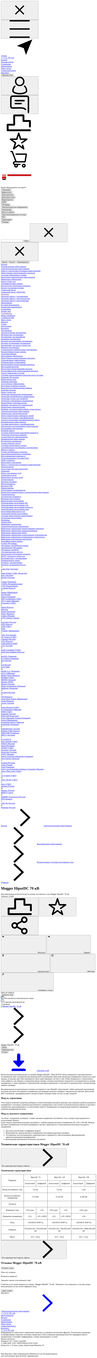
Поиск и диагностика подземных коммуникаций (20, 271)
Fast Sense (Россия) (8, 622)
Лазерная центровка (9, 382)
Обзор (4, 1047)
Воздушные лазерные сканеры (13, 386)
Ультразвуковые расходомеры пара (15, 509)
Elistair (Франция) (8, 612)
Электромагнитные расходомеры (14, 514)
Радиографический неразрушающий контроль (19, 371)
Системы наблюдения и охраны (14, 275)
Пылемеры (5, 520)
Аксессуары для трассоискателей (14, 469)
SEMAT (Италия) (8, 744)
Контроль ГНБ (7, 486)
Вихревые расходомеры (10, 499)
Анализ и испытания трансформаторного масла (20, 420)
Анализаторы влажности (11, 497)
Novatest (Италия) (8, 693)
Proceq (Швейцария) (9, 720)
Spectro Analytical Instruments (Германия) (17, 756)
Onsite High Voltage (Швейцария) (14, 699)
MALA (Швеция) (8, 673)
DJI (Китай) (5, 595)
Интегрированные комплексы (13, 456)
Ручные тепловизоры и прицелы (14, 452)
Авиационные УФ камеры (11, 548)
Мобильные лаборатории (11, 279)
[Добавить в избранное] (57, 906)
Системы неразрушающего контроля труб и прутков (22, 375)
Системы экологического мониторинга (17, 516)
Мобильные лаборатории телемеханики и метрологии (23, 537)
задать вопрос (7, 1291)
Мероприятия (6, 66)
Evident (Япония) (8, 616)
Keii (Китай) (6, 665)
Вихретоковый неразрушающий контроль (18, 365)
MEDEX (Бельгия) (8, 680)
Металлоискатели (8, 484)
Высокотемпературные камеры (13, 352)
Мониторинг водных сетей (12, 477)
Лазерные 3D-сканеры (10, 377)
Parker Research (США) (10, 707)
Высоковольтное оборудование (13, 422)
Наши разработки (8, 316)
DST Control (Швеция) (10, 601)
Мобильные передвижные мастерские (16, 539)
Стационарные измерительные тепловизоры (19, 350)
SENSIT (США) (7, 748)
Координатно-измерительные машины (16, 388)
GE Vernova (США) (9, 637)
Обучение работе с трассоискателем (15, 299)
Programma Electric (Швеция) (12, 722)
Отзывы (4, 1052)
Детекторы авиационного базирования (16, 394)
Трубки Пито (6, 522)
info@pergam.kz (7, 1315)
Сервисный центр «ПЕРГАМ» (13, 292)
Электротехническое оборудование (14, 207)
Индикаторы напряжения (11, 441)
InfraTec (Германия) (9, 656)
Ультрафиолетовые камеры (12, 284)
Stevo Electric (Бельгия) (10, 759)
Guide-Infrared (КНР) (9, 644)
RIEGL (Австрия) (8, 735)
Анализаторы (6, 210)
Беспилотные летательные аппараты (15, 286)
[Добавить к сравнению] (19, 906)
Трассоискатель (7, 195)
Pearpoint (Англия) (8, 714)
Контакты (5, 73)
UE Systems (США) (8, 776)
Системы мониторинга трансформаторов (17, 424)
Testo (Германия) (7, 767)
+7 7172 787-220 (7, 58)
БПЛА (4, 202)
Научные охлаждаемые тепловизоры (16, 343)
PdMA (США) (6, 712)
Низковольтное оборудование (13, 439)
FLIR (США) (6, 627)
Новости (4, 322)
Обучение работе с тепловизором (14, 296)
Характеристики (7, 1050)
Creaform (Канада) (8, 588)
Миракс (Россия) (7, 791)
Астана (4, 56)
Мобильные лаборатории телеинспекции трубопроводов (24, 535)
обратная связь (7, 75)
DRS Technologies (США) (11, 599)
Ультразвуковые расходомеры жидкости (17, 507)
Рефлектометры (7, 488)
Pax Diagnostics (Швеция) (11, 710)
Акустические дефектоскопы (12, 384)
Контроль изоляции (9, 482)
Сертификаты (6, 313)
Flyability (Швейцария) (10, 631)
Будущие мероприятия (10, 305)
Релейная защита (8, 431)
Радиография (7, 220)
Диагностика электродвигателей (14, 414)
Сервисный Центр (8, 71)
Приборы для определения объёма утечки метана (21, 409)
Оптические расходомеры (11, 518)
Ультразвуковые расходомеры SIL (14, 503)
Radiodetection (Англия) (10, 729)
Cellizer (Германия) (8, 582)
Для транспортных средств (12, 552)
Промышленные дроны (10, 561)
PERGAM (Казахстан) (10, 716)
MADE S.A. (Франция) (10, 671)
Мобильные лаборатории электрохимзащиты (19, 531)
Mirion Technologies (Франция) (13, 686)
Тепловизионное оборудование (13, 267)
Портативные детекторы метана (14, 403)
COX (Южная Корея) (9, 586)
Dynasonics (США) (8, 603)
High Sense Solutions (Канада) (12, 652)
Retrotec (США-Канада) (10, 731)
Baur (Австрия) (7, 575)
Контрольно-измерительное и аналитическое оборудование (25, 492)
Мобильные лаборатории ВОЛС (14, 533)
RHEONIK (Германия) (10, 733)
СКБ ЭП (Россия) (8, 803)
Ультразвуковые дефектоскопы (13, 360)
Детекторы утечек (8, 197)
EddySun (4, 609)
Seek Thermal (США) (9, 742)
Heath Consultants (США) (11, 650)
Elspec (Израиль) (7, 614)
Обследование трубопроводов (13, 490)
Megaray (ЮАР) (7, 682)
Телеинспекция (7, 480)
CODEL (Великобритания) (11, 584)
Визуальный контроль (10, 367)
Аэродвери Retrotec (9, 354)
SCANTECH (6, 739)
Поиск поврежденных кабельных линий (17, 416)
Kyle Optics (5, 667)
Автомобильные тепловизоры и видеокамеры (19, 448)
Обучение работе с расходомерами (15, 301)
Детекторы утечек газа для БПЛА (14, 399)
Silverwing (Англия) (9, 752)
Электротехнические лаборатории (15, 526)
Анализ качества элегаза (11, 443)
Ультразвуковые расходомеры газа (14, 505)
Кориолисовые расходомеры (12, 501)
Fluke (3, 629)
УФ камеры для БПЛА (10, 550)
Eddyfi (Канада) (7, 607)
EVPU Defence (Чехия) (10, 618)
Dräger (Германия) (8, 597)
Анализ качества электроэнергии (14, 437)
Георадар (5, 222)
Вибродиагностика (8, 379)
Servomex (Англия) (8, 750)
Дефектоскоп (6, 192)
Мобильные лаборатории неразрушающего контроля (22, 529)
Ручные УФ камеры (9, 543)
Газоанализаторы (8, 494)
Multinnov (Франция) (9, 688)
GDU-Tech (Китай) (8, 635)
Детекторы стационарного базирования (17, 401)
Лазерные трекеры (8, 390)
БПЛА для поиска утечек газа (13, 556)
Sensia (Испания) (8, 746)
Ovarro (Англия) (7, 703)
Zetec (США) (6, 784)
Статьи (4, 324)
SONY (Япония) (7, 754)
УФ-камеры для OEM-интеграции (14, 546)
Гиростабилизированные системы (14, 215)
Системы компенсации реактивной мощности (19, 433)
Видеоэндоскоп (7, 200)
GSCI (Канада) (7, 641)
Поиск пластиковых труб (11, 473)
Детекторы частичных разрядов (13, 435)
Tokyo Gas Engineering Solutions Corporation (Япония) (22, 769)
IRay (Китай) (6, 661)
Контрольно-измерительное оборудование (18, 277)
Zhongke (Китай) (7, 786)
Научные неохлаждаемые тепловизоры (16, 341)
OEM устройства (8, 460)
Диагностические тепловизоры (13, 333)
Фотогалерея (6, 326)
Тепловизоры (6, 331)
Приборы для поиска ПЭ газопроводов (17, 405)
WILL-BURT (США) (9, 780)
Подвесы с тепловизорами (11, 563)
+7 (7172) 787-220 (8, 1313)
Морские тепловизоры (10, 348)
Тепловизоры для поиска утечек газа (16, 345)
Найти (26, 241)
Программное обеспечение (12, 356)
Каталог (4, 60)
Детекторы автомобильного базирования (17, 397)
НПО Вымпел (6, 799)
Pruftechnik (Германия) (10, 724)
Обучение (5, 294)
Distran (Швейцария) (9, 592)
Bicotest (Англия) (8, 578)
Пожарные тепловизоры (11, 339)
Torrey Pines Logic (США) (11, 771)
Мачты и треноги (8, 212)
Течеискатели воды (9, 475)
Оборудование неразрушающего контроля (18, 273)
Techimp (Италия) (8, 763)
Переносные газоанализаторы (13, 407)
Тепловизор (6, 190)
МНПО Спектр (7, 793)
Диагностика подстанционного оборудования (19, 426)
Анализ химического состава (12, 373)
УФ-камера (6, 205)
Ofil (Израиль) (6, 697)
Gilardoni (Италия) (8, 639)
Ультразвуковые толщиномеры (13, 362)
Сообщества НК (7, 318)
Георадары (5, 471)
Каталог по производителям (12, 288)
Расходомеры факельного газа (13, 512)
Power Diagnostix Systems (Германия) (15, 718)
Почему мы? (6, 311)
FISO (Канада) (7, 624)
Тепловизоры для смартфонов (13, 337)
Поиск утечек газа (8, 282)
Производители (7, 62)
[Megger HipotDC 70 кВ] (11, 1006)
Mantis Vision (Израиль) (10, 676)
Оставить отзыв (7, 1268)
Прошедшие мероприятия (11, 307)
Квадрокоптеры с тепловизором (14, 558)
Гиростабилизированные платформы (16, 454)
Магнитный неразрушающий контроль (16, 369)
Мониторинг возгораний (11, 463)
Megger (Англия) (7, 684)
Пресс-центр (6, 68)
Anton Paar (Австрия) (9, 569)
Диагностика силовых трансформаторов (17, 418)
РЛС (3, 217)
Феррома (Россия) (8, 808)
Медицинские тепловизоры (12, 335)
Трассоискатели (7, 467)
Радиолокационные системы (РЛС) (15, 458)
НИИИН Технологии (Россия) (13, 797)
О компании (6, 64)
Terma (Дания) (6, 765)
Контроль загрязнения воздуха (13, 565)
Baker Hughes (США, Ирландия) (14, 573)
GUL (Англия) (7, 646)
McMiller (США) (7, 678)
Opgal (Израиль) (7, 701)
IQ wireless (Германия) (10, 658)
